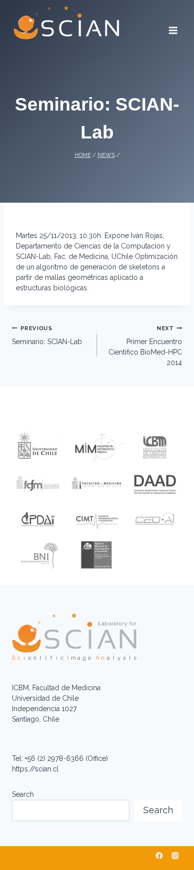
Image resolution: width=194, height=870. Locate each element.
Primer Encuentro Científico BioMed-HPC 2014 (145, 346)
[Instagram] (175, 856)
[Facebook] (159, 856)
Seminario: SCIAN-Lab (47, 335)
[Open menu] (173, 26)
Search (23, 794)
